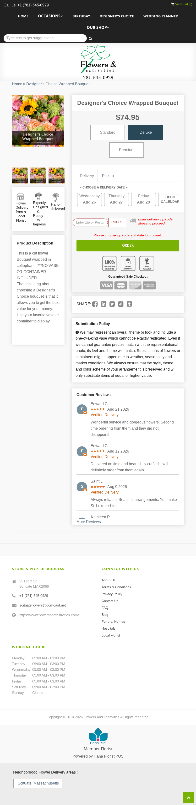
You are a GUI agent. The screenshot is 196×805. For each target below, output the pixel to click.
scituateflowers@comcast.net (42, 605)
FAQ (105, 608)
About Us (108, 580)
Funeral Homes (113, 621)
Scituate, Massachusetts (38, 783)
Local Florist (111, 635)
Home (23, 16)
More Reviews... (90, 522)
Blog (105, 614)
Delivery (87, 176)
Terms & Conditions (116, 587)
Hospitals (108, 628)
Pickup (108, 176)
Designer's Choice (117, 16)
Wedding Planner (160, 16)
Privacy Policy (112, 594)
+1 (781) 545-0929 (33, 596)
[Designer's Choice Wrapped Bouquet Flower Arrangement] (20, 175)
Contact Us (110, 601)
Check (117, 222)
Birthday (81, 16)
